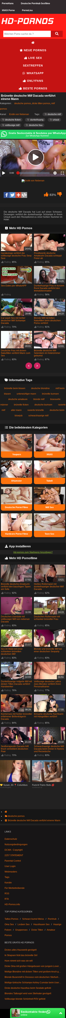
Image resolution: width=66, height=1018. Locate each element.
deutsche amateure (17, 399)
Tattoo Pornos (11, 919)
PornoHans (8, 3)
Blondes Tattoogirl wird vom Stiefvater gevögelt (28, 993)
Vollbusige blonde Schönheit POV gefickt (25, 999)
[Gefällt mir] (46, 195)
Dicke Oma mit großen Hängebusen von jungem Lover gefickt (33, 966)
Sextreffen (33, 65)
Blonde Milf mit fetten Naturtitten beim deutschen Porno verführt (47, 320)
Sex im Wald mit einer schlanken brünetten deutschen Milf (12, 651)
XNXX (50, 454)
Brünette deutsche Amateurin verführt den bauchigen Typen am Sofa (16, 586)
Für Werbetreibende (15, 888)
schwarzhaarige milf (38, 415)
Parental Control (13, 861)
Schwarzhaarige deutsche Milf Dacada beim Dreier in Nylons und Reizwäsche (49, 749)
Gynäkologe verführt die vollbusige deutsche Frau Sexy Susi (16, 255)
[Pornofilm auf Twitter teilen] (12, 195)
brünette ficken (21, 404)
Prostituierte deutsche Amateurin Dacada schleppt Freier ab (48, 255)
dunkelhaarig (36, 119)
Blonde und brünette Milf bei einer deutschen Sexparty (48, 650)
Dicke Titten (37, 930)
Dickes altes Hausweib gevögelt (20, 950)
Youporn (16, 454)
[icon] (33, 43)
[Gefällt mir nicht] (59, 195)
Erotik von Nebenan (19, 114)
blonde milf (38, 399)
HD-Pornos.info (12, 904)
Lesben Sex (24, 924)
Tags (7, 877)
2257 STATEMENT (14, 855)
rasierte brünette (35, 410)
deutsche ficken (13, 119)
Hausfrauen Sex (41, 924)
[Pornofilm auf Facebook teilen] (7, 195)
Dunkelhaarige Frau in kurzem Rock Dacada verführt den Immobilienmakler (49, 288)
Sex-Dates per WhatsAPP (13, 285)
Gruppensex (21, 930)
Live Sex (34, 57)
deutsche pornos (22, 103)
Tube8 (49, 481)
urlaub (55, 119)
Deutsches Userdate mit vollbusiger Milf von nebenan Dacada (15, 619)
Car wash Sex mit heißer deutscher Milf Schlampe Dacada (13, 320)
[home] (35, 811)
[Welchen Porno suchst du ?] (57, 34)
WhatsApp (35, 73)
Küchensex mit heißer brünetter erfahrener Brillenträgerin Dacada (16, 716)
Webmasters (11, 871)
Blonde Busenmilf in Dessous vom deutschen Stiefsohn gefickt (33, 977)
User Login (10, 866)
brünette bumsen (50, 394)
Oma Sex (9, 924)
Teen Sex (49, 534)
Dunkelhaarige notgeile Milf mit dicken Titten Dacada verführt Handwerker (16, 684)
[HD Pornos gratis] (27, 27)
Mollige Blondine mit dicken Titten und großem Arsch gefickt (33, 971)
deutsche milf (54, 114)
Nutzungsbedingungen (16, 844)
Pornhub (52, 919)
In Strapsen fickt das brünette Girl (21, 955)
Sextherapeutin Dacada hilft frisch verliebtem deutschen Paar (15, 749)
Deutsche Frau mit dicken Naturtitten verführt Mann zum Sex (15, 353)
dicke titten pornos (41, 103)
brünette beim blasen (14, 388)
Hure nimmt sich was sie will (19, 960)
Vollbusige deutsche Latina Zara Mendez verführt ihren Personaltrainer (47, 684)
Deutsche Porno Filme (16, 507)
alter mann (16, 410)
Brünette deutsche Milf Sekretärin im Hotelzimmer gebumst (47, 353)
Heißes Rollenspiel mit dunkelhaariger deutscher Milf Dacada (49, 586)
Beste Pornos (34, 88)
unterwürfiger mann (26, 394)
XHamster (16, 481)
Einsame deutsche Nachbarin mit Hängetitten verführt (48, 715)
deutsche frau (35, 125)
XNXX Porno (8, 10)
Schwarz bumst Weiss (33, 919)
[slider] (34, 173)
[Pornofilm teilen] (18, 195)
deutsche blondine (40, 388)
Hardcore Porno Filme (16, 534)
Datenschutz (11, 839)
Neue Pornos (34, 50)
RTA (7, 899)
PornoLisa (27, 10)
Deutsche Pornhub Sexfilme (35, 3)
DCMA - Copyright (14, 850)
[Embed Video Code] (24, 195)
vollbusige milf (12, 125)
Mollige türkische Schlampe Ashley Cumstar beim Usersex (33, 982)
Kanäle (8, 882)
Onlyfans (34, 80)
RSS (7, 893)
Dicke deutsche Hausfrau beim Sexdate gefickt (28, 988)
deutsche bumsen (43, 404)
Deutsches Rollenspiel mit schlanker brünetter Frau (47, 617)
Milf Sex (49, 507)
